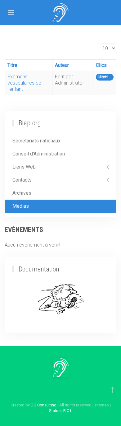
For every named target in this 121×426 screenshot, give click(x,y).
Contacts (22, 180)
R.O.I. (67, 410)
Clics (101, 65)
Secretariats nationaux (36, 141)
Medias (20, 206)
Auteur (62, 65)
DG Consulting (43, 405)
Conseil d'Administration (38, 154)
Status (54, 410)
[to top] (112, 390)
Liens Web (24, 167)
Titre (12, 65)
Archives (21, 193)
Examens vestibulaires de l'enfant (24, 83)
